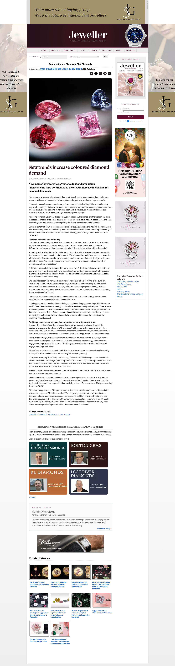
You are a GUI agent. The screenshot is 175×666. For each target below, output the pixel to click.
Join (83, 50)
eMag (118, 50)
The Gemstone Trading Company (130, 294)
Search (94, 50)
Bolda (119, 289)
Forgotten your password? (136, 121)
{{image (32, 497)
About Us (130, 50)
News (43, 50)
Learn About (70, 50)
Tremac (120, 296)
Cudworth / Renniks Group (128, 282)
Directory (106, 50)
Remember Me (123, 121)
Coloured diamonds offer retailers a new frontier (49, 414)
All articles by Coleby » (104, 529)
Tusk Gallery (122, 287)
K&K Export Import (124, 284)
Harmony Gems (123, 291)
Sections (55, 50)
